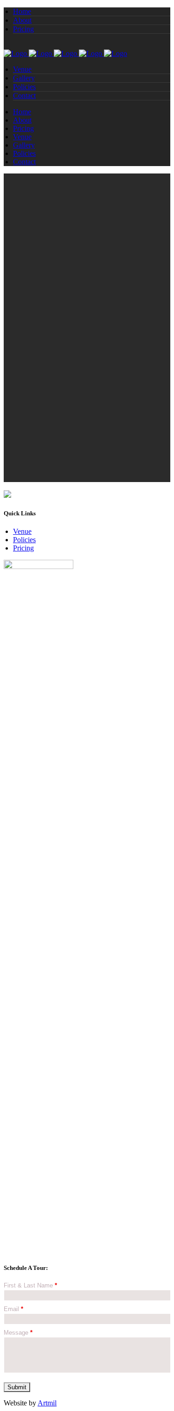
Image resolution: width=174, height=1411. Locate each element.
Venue (22, 531)
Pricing (23, 548)
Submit (16, 1387)
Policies (24, 540)
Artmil (47, 1403)
